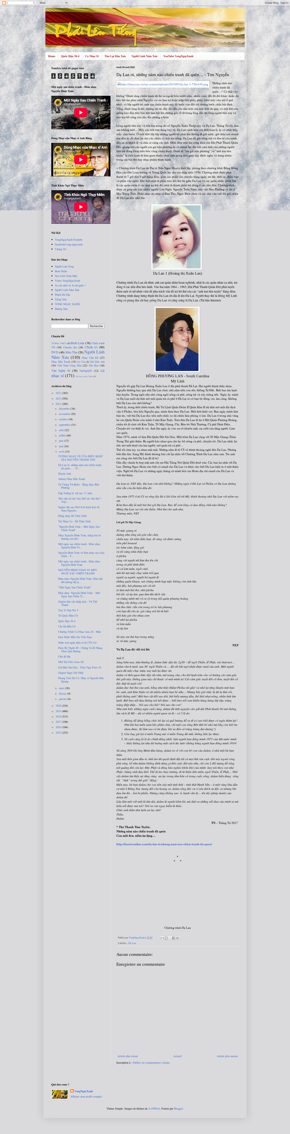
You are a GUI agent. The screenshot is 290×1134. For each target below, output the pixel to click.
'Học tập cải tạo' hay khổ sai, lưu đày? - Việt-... (80, 500)
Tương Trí (60, 249)
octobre (63, 419)
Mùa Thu (71, 352)
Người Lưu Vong (64, 266)
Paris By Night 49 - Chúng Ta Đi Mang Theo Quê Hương (80, 649)
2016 (59, 727)
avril (62, 451)
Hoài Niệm (61, 271)
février (63, 693)
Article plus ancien (227, 1056)
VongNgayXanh (83, 1091)
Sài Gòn (81, 361)
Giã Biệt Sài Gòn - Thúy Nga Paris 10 (79, 667)
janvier (63, 699)
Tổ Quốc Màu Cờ (68, 615)
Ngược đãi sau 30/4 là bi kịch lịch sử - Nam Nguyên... (79, 508)
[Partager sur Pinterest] (177, 938)
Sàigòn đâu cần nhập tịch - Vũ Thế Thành (77, 603)
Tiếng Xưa (61, 299)
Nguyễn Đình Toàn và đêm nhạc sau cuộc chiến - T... (81, 554)
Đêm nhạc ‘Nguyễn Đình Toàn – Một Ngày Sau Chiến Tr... (79, 594)
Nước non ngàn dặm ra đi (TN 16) (77, 642)
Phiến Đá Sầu (62, 294)
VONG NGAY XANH (67, 304)
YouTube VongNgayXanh (178, 56)
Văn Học (94, 365)
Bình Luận (77, 343)
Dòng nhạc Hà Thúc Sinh (72, 516)
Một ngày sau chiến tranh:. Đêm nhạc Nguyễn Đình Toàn (79, 563)
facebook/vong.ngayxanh (69, 244)
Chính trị (91, 347)
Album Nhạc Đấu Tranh (71, 479)
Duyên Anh (64, 473)
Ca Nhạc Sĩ (92, 56)
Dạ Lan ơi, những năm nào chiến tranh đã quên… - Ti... (79, 466)
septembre (65, 425)
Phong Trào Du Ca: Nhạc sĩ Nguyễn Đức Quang (81, 679)
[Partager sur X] (170, 938)
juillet (62, 435)
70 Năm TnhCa (59, 343)
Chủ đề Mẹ (64, 656)
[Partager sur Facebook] (174, 938)
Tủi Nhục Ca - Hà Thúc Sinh (74, 521)
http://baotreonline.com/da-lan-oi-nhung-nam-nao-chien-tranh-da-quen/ (164, 844)
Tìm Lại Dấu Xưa (115, 56)
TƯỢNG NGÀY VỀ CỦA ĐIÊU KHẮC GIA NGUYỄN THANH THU (80, 457)
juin (61, 441)
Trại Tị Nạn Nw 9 (68, 610)
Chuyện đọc (70, 347)
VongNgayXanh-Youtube (68, 239)
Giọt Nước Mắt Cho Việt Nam (75, 637)
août (62, 430)
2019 (59, 711)
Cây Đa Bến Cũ (67, 626)
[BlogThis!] (166, 938)
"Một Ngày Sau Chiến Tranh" (74, 587)
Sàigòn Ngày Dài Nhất (70, 673)
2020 (59, 705)
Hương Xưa (61, 309)
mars (62, 688)
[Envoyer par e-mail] (162, 938)
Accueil (177, 1056)
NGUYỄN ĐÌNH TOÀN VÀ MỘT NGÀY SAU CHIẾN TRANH (77, 571)
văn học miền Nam (84, 376)
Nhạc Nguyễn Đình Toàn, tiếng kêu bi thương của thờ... (79, 536)
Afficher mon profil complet (86, 1096)
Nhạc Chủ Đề (90, 358)
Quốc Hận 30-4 (70, 56)
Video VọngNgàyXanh (67, 280)
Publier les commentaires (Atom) (151, 1062)
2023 (59, 393)
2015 (59, 732)
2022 (59, 398)
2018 (59, 716)
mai (61, 446)
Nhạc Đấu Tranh (60, 361)
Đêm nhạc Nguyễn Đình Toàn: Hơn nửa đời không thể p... (80, 580)
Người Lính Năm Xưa (144, 56)
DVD (54, 352)
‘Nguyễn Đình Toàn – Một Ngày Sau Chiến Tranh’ (79, 528)
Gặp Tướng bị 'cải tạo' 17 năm (75, 493)
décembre (64, 408)
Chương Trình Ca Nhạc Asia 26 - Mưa (79, 632)
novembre (65, 414)
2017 (59, 722)
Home (51, 56)
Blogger (178, 1108)
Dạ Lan (132, 943)
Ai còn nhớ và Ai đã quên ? (70, 285)
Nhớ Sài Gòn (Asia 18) (71, 662)
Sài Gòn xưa (97, 361)
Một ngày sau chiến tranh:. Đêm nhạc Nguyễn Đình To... (79, 545)
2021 (59, 404)
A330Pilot (154, 1108)
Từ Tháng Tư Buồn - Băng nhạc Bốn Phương (78, 486)
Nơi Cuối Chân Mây (66, 276)
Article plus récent (127, 1056)
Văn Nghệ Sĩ (60, 370)
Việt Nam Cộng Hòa (69, 365)
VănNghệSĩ (85, 371)
